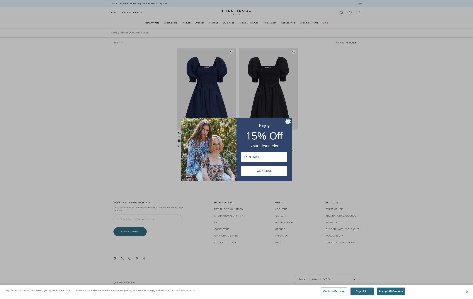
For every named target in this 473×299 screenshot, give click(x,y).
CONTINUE (264, 171)
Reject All (362, 291)
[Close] (467, 292)
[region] (236, 292)
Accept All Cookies (391, 291)
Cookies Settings (334, 291)
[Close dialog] (288, 121)
